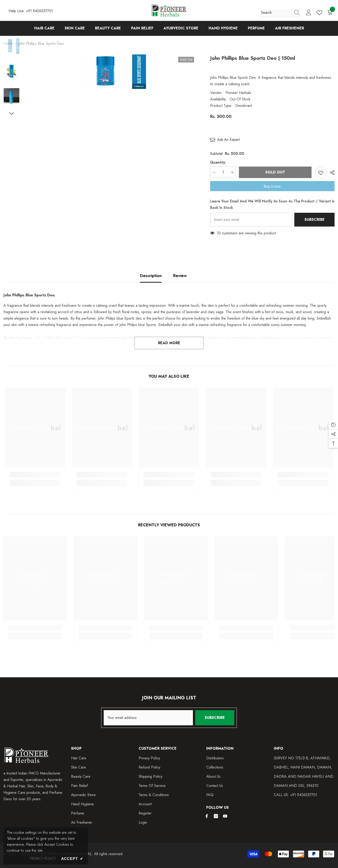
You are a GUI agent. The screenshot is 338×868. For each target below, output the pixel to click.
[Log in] (308, 12)
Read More (169, 343)
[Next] (11, 113)
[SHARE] (331, 172)
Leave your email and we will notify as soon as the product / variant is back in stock (272, 204)
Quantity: (218, 162)
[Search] (280, 13)
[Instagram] (215, 816)
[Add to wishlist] (321, 172)
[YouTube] (225, 816)
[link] (35, 474)
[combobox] (276, 13)
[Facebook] (206, 816)
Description (151, 276)
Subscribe (314, 219)
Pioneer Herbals (238, 92)
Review (180, 276)
